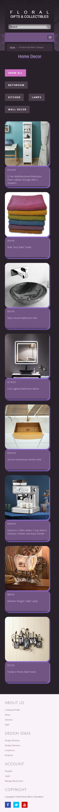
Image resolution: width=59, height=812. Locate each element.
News (7, 715)
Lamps (36, 97)
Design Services (12, 740)
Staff (7, 725)
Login (7, 776)
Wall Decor (17, 109)
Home (12, 47)
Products (9, 755)
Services (9, 720)
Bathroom (16, 85)
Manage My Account (14, 781)
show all (15, 72)
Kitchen (14, 97)
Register (8, 771)
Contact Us (10, 750)
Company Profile (12, 710)
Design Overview (12, 745)
